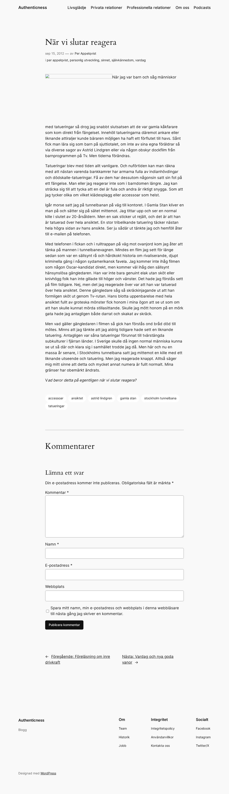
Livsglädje (77, 7)
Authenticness (32, 7)
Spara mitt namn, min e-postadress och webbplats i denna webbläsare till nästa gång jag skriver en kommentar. (115, 611)
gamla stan (128, 398)
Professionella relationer (149, 7)
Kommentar (57, 492)
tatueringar (56, 406)
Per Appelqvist (85, 53)
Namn (52, 544)
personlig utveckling (84, 60)
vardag (140, 60)
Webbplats (54, 586)
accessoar (55, 398)
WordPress (48, 773)
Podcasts (202, 7)
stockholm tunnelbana (160, 398)
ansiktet (77, 398)
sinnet (105, 60)
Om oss (182, 7)
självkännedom (123, 60)
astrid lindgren (101, 398)
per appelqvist (57, 60)
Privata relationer (106, 7)
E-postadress (58, 565)
